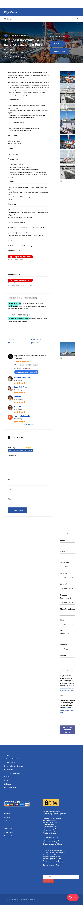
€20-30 (36, 342)
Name (62, 551)
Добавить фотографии (59, 36)
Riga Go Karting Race (50, 822)
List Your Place (10, 777)
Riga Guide (10, 12)
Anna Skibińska (20, 387)
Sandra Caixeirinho (22, 377)
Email (10, 489)
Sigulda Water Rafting (50, 842)
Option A (63, 573)
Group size (64, 562)
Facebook (7, 813)
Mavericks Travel (9, 836)
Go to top (47, 325)
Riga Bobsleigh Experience (51, 811)
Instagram (7, 817)
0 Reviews (22, 57)
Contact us (9, 770)
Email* (62, 540)
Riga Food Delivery (49, 831)
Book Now (57, 44)
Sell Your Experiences (13, 773)
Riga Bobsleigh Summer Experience (54, 814)
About (8, 755)
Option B (63, 584)
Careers (8, 784)
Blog (7, 780)
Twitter (6, 821)
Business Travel (11, 788)
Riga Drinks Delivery (49, 833)
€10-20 (13, 342)
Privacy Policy (10, 762)
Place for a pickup (67, 609)
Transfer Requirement (65, 596)
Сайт (9, 499)
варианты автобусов (23, 233)
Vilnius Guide (8, 832)
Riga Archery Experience (51, 829)
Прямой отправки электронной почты (67, 709)
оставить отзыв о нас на (25, 372)
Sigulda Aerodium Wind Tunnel (52, 844)
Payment (63, 644)
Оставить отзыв (59, 51)
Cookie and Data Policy (13, 759)
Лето (12, 339)
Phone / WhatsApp (64, 632)
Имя (9, 480)
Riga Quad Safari (48, 825)
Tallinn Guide (8, 829)
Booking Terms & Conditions (14, 766)
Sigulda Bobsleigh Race (50, 838)
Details (63, 655)
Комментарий (12, 455)
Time (62, 620)
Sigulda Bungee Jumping (51, 840)
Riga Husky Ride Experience (52, 818)
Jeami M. (17, 396)
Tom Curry (18, 406)
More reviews (28, 424)
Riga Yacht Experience (50, 827)
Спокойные (37, 339)
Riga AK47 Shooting (49, 820)
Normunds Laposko (22, 416)
